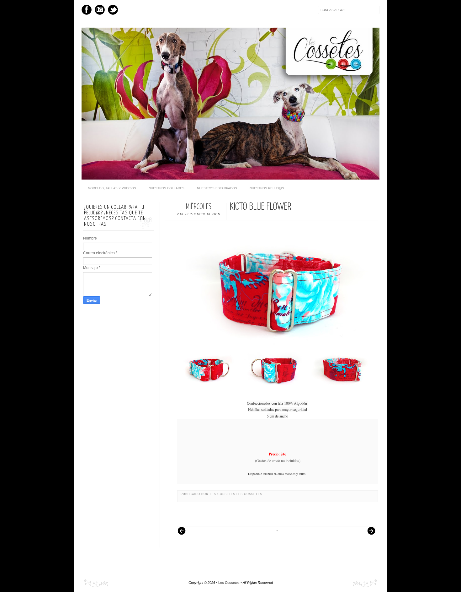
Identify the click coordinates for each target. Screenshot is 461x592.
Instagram (100, 10)
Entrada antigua (368, 533)
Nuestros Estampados (217, 188)
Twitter (113, 10)
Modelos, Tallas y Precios (112, 188)
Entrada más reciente (184, 533)
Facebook (87, 10)
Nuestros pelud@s (267, 188)
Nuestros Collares (166, 188)
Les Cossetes (223, 494)
